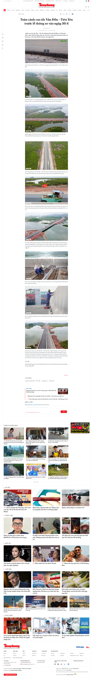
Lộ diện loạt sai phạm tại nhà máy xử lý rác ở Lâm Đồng (58, 441)
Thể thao (47, 10)
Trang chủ (5, 10)
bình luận (69, 14)
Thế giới (32, 10)
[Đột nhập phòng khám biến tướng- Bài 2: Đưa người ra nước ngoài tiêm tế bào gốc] (36, 433)
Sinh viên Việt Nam (50, 1)
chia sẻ (61, 14)
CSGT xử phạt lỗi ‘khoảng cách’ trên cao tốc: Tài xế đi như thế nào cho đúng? (17, 509)
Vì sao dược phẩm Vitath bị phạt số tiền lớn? (75, 636)
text (64, 14)
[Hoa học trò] (87, 647)
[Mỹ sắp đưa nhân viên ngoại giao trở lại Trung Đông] (79, 602)
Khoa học (75, 10)
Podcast (34, 651)
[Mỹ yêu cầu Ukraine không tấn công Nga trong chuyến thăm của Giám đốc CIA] (17, 579)
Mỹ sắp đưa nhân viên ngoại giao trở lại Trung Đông (79, 609)
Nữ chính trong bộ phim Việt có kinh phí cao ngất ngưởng (16, 564)
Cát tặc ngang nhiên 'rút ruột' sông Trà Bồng (14, 477)
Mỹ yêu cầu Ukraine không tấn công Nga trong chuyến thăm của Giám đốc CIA (17, 591)
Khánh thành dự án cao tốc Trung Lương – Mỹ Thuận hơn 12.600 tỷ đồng (41, 391)
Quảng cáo (71, 1)
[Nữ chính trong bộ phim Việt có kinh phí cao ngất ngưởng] (17, 553)
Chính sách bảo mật (78, 660)
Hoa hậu (80, 10)
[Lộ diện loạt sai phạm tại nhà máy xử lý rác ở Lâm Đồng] (58, 433)
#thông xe (44, 381)
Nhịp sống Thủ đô (7, 657)
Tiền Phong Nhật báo (39, 1)
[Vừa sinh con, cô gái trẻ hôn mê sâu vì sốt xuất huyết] (46, 625)
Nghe (2, 34)
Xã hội (8, 10)
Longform (44, 651)
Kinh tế (12, 10)
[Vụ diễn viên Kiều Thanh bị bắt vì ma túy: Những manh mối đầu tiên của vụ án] (46, 525)
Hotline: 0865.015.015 (28, 1)
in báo (66, 14)
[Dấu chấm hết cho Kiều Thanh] (46, 553)
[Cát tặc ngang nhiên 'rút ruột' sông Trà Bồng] (14, 470)
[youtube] (88, 1)
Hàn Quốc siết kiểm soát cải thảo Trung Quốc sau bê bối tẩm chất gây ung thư (74, 591)
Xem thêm (88, 10)
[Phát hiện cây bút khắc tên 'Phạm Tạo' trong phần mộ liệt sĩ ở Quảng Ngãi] (46, 498)
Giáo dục (69, 10)
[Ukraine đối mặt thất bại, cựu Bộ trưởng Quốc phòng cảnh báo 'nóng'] (57, 602)
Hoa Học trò (58, 1)
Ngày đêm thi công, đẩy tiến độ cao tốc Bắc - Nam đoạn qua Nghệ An (46, 396)
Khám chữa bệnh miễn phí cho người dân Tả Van (35, 477)
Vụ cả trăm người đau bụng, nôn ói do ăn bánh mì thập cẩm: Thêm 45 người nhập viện (17, 637)
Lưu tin (2, 41)
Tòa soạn (65, 1)
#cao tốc (51, 381)
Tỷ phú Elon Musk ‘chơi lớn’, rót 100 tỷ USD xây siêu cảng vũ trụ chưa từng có (13, 610)
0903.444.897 (42, 662)
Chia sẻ (2, 37)
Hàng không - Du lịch (74, 655)
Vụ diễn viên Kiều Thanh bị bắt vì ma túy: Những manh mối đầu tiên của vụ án (46, 537)
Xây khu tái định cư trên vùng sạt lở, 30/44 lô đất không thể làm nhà (58, 477)
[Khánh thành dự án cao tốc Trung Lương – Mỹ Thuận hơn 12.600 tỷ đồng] (63, 391)
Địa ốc (23, 10)
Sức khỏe (28, 10)
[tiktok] (62, 664)
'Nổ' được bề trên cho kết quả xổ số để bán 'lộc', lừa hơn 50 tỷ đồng (75, 536)
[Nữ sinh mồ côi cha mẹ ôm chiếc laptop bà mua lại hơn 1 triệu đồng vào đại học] (14, 433)
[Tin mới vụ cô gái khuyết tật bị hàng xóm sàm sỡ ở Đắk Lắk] (36, 452)
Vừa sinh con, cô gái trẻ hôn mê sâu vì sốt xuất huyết (46, 636)
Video (84, 10)
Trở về (2, 48)
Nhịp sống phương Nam (18, 657)
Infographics (54, 651)
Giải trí (65, 10)
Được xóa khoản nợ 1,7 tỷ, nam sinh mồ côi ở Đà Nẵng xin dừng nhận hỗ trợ (57, 460)
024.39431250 (8, 665)
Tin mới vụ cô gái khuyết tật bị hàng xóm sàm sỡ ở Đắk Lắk (35, 459)
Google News (72, 14)
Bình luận (2, 44)
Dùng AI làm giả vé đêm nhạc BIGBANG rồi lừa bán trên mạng (15, 536)
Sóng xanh (18, 10)
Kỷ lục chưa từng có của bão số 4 (73, 508)
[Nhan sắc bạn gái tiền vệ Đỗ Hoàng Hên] (75, 553)
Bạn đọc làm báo (11, 674)
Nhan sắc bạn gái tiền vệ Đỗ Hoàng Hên (75, 564)
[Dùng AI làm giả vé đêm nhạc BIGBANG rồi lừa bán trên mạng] (17, 525)
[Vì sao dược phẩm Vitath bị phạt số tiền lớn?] (75, 625)
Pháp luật (42, 10)
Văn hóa (60, 10)
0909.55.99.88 (25, 662)
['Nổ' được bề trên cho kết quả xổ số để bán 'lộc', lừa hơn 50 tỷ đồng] (75, 525)
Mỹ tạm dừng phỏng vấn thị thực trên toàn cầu (35, 609)
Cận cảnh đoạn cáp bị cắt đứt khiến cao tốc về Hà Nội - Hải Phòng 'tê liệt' (48, 399)
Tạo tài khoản (36, 404)
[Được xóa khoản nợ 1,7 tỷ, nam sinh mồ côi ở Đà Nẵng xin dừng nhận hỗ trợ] (58, 452)
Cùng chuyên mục (11, 425)
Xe (56, 10)
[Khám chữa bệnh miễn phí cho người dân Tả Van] (36, 470)
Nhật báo (15, 651)
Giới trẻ (37, 10)
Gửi (64, 411)
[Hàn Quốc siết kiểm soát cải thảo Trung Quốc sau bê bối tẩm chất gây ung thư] (75, 579)
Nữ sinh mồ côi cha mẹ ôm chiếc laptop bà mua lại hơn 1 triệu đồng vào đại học (14, 442)
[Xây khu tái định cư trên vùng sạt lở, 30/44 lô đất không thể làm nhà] (58, 470)
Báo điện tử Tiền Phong (46, 5)
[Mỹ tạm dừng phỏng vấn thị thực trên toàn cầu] (36, 602)
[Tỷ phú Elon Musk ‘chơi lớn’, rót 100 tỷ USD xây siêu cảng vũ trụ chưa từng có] (14, 602)
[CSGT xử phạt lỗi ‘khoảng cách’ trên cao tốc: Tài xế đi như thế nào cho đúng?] (17, 498)
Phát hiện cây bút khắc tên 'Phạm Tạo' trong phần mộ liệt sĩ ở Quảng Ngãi (46, 509)
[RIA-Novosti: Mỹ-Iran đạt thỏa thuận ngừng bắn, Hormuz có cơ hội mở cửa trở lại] (46, 579)
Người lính (53, 10)
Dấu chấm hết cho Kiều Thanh (45, 563)
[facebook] (86, 1)
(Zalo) (30, 662)
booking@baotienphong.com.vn (28, 664)
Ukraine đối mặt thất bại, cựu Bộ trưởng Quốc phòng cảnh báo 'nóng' (57, 609)
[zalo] (65, 664)
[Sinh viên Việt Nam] (80, 647)
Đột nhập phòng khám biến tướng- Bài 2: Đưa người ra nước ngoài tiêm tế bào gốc (35, 442)
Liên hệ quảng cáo (25, 660)
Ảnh (24, 651)
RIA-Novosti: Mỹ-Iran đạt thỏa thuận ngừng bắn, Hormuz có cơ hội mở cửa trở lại (46, 591)
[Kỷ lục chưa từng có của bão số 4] (75, 498)
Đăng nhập (27, 404)
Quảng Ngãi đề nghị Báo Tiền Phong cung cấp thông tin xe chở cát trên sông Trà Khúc (13, 460)
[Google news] (69, 664)
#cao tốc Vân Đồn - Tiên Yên (33, 381)
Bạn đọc (21, 14)
